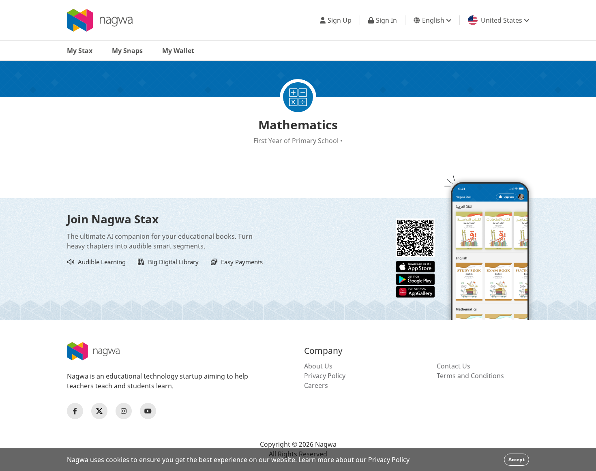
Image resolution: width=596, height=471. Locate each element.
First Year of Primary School (296, 140)
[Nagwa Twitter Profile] (99, 411)
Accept (516, 459)
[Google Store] (415, 278)
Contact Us (453, 366)
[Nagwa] (100, 20)
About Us (318, 366)
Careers (316, 385)
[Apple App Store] (415, 265)
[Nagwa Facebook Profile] (75, 411)
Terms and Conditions (470, 375)
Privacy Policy (324, 375)
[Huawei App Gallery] (415, 291)
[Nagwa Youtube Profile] (148, 411)
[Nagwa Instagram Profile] (124, 411)
